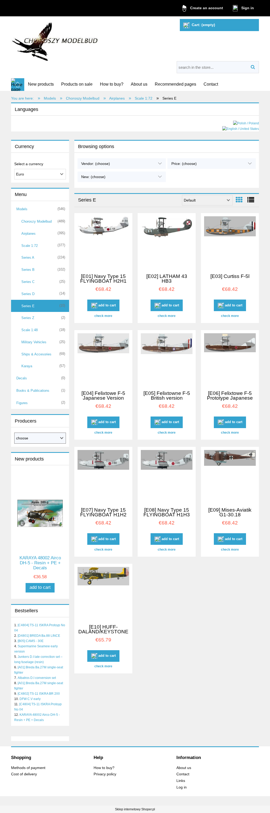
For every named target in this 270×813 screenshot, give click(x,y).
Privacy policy (105, 774)
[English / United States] (240, 128)
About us (183, 768)
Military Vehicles (33, 342)
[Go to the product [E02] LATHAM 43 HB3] (166, 242)
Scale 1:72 (29, 246)
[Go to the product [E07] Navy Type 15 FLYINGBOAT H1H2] (103, 476)
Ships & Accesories (36, 354)
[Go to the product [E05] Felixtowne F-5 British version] (166, 359)
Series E (28, 306)
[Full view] (250, 200)
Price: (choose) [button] (184, 163)
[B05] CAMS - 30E (31, 641)
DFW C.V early (30, 699)
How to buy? (104, 768)
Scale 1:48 (29, 330)
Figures (22, 403)
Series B (28, 270)
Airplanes (28, 234)
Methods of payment (28, 768)
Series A (27, 257)
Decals (21, 378)
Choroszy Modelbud (36, 221)
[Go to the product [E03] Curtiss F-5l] (230, 242)
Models (21, 209)
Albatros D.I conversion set (37, 678)
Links (180, 781)
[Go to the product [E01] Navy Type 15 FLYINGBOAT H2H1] (103, 242)
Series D (28, 294)
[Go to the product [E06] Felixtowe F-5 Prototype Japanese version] (230, 359)
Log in (181, 787)
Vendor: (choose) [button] (95, 163)
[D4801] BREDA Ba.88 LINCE (39, 636)
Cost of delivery (24, 774)
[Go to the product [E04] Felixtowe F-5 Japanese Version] (103, 359)
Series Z (27, 318)
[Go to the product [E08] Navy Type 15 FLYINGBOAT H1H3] (166, 476)
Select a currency (28, 164)
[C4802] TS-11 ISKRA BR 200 (39, 694)
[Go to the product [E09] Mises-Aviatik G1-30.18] (230, 476)
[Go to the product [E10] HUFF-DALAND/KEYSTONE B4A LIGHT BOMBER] (103, 593)
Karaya (26, 366)
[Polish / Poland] (246, 123)
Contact (182, 774)
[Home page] (55, 39)
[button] (103, 316)
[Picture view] (239, 200)
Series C (28, 282)
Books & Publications (32, 391)
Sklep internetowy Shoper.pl (135, 809)
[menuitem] (40, 84)
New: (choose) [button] (93, 177)
